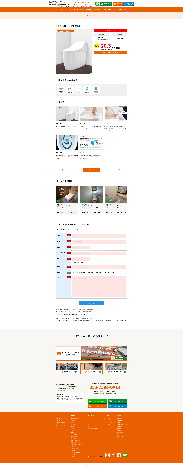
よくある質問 (106, 424)
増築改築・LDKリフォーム (92, 428)
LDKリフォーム (74, 446)
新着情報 (119, 428)
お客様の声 (97, 9)
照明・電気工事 (74, 418)
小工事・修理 (74, 436)
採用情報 (119, 430)
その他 (72, 456)
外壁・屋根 (73, 438)
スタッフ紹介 (120, 420)
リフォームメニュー (91, 415)
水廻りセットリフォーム (76, 444)
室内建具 (73, 420)
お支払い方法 (120, 436)
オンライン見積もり (60, 422)
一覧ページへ (91, 170)
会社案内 (119, 418)
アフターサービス (107, 422)
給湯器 (72, 432)
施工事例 (73, 415)
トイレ (60, 181)
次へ (119, 170)
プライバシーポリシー (71, 311)
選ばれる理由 (106, 418)
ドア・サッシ (74, 434)
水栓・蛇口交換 (74, 448)
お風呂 (72, 426)
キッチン (73, 424)
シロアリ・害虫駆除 (75, 452)
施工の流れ (106, 420)
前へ (63, 170)
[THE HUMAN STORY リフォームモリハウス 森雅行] (96, 456)
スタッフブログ (120, 426)
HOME (57, 415)
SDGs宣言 (119, 434)
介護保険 (73, 450)
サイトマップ (59, 428)
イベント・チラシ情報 (122, 424)
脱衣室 (72, 422)
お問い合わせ (59, 418)
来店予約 (58, 420)
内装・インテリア (75, 442)
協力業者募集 (120, 432)
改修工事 (73, 454)
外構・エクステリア (75, 440)
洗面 (72, 430)
